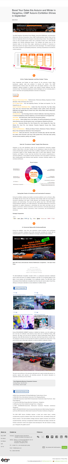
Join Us (2, 446)
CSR (2, 443)
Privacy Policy (64, 458)
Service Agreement (57, 458)
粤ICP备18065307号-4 (47, 461)
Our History (3, 438)
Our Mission (3, 441)
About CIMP (3, 435)
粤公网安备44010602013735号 (60, 461)
